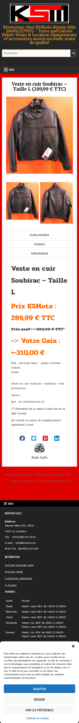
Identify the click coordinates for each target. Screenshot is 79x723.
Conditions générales (18, 578)
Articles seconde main (19, 565)
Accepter (39, 689)
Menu (11, 69)
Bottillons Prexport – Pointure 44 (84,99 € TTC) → (39, 474)
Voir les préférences (40, 710)
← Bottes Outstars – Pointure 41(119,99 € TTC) (39, 481)
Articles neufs (14, 572)
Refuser (39, 699)
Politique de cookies (37, 718)
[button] (73, 646)
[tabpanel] (39, 346)
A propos (11, 585)
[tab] (39, 234)
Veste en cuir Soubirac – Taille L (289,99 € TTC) (39, 86)
